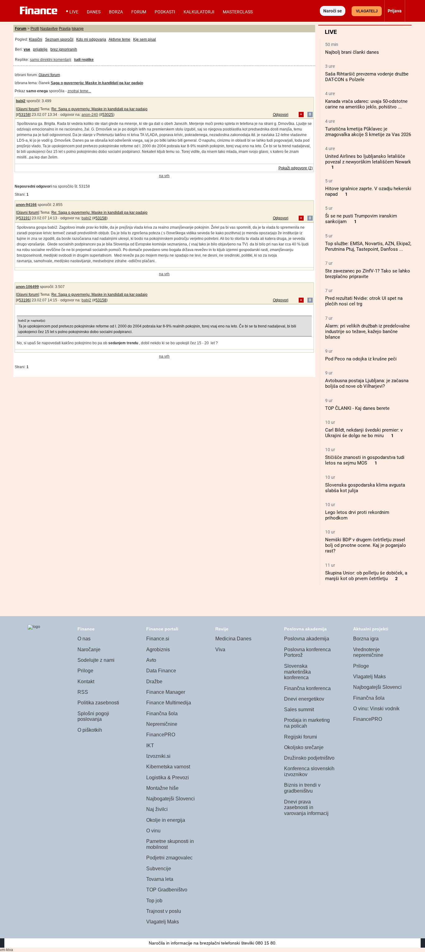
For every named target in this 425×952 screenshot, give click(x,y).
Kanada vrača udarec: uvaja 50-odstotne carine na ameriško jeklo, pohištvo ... (366, 104)
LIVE (73, 11)
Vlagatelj (367, 11)
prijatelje (40, 49)
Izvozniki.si (158, 756)
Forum (138, 11)
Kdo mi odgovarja (91, 39)
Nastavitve (49, 28)
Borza (116, 11)
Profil (34, 28)
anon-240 (90, 114)
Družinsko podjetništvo (309, 758)
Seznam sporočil (59, 39)
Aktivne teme (119, 39)
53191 (24, 218)
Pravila (65, 28)
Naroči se (332, 10)
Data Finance (161, 670)
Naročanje (88, 649)
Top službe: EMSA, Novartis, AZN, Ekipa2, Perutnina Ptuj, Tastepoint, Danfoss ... (368, 246)
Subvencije (158, 868)
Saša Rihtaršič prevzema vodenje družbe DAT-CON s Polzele (367, 76)
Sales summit (299, 709)
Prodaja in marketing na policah (307, 723)
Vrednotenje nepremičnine (368, 652)
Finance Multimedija (168, 702)
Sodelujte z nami (95, 660)
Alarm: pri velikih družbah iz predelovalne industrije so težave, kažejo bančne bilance (367, 331)
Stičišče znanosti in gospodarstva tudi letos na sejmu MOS (364, 460)
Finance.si (157, 638)
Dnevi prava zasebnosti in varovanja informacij (306, 807)
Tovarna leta (159, 879)
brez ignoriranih (63, 49)
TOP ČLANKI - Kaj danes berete (357, 408)
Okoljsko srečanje (304, 747)
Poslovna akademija (306, 638)
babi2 (21, 101)
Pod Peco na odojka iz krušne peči (361, 359)
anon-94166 (26, 205)
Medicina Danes (233, 638)
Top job (154, 900)
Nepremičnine (161, 724)
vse (27, 49)
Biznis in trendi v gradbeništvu (302, 788)
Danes (93, 11)
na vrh (164, 176)
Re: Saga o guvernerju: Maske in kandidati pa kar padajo (99, 109)
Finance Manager (165, 692)
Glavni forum (49, 75)
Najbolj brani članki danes (352, 52)
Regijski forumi (300, 736)
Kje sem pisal (144, 39)
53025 (107, 114)
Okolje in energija (165, 820)
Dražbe (154, 681)
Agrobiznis (158, 649)
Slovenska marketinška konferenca (297, 671)
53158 (24, 114)
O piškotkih (89, 730)
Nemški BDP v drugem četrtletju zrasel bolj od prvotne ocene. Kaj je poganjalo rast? (365, 545)
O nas (84, 638)
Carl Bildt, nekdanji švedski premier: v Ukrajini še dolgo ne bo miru (364, 432)
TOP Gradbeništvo (166, 889)
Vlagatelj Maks (162, 921)
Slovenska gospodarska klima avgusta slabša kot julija (365, 487)
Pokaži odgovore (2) (295, 168)
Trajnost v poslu (163, 911)
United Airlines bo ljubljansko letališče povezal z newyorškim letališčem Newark (368, 159)
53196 (24, 300)
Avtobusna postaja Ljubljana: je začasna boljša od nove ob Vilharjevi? (367, 383)
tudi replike (84, 59)
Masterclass (238, 11)
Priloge (85, 670)
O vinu (153, 830)
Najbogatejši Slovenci (170, 798)
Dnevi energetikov (304, 699)
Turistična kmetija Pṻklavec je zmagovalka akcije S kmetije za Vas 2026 (368, 131)
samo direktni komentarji (50, 59)
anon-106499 (27, 287)
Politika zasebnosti (98, 702)
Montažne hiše (162, 788)
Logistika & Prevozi (167, 777)
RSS (82, 692)
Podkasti (165, 11)
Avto (151, 660)
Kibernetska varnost (168, 766)
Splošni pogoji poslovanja (93, 716)
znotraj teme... (79, 91)
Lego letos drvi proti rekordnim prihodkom (357, 515)
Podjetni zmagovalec (169, 857)
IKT (150, 745)
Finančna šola (162, 713)
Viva (220, 649)
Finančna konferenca (307, 688)
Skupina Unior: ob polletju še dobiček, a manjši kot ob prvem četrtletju (366, 575)
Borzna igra (366, 638)
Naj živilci (157, 809)
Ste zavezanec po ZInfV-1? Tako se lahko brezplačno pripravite (367, 273)
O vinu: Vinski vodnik (376, 708)
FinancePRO (160, 734)
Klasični (35, 39)
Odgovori (280, 114)
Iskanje (78, 28)
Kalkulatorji (199, 11)
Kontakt (85, 681)
